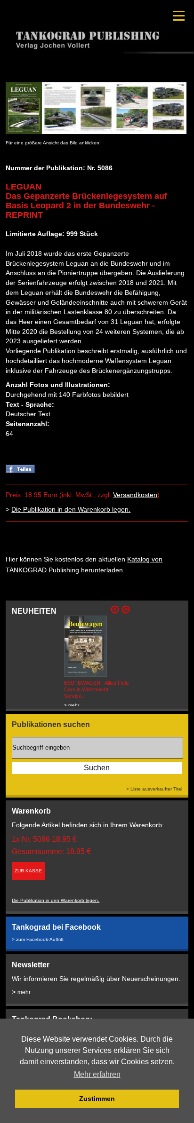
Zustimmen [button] (97, 1098)
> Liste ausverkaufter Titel (154, 788)
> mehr (71, 705)
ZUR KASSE (28, 870)
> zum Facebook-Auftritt (38, 939)
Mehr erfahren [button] (97, 1074)
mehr (24, 992)
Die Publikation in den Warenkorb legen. (70, 509)
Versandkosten (135, 494)
